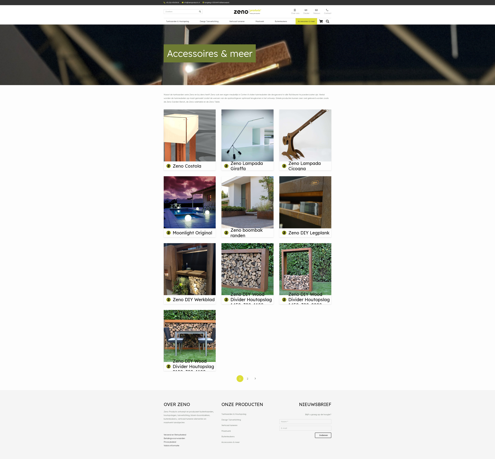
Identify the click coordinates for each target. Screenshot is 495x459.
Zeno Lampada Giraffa (246, 165)
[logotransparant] (247, 11)
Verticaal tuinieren (229, 425)
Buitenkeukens (228, 436)
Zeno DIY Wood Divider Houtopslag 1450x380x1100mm (251, 299)
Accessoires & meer (230, 442)
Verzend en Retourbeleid (175, 434)
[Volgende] (255, 378)
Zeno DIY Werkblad (194, 299)
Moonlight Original (192, 233)
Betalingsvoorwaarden (174, 438)
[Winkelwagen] (320, 21)
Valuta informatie (171, 445)
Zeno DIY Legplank (308, 233)
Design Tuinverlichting (231, 420)
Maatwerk (226, 431)
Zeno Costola (187, 166)
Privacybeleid (170, 442)
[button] (327, 21)
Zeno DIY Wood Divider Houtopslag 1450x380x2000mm (309, 299)
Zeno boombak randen (246, 232)
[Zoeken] (200, 11)
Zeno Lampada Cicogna (304, 165)
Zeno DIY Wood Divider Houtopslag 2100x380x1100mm (193, 366)
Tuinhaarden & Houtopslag (233, 414)
